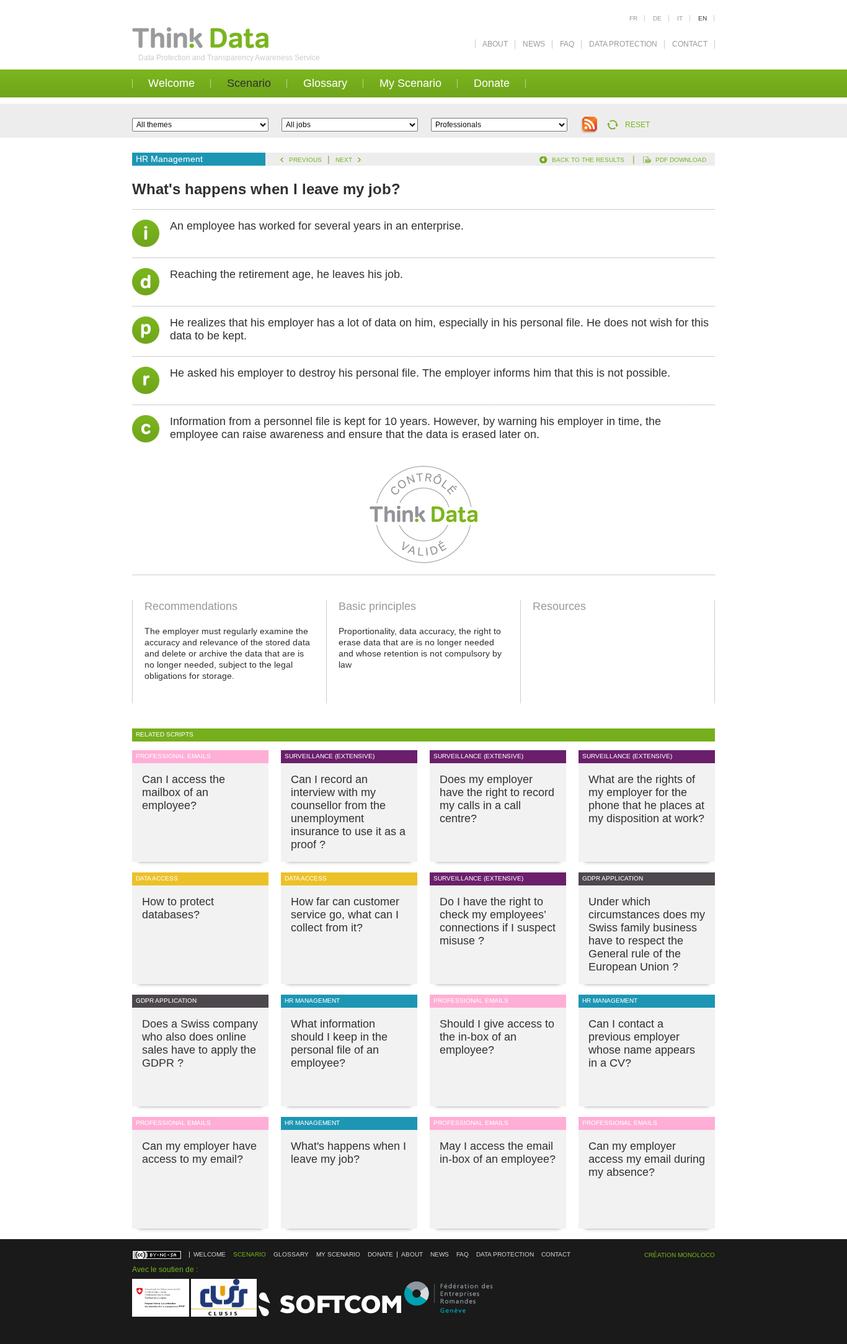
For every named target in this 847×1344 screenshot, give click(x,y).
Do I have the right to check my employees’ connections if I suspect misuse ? (498, 921)
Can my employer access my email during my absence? (646, 1159)
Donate (492, 83)
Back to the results (588, 159)
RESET (637, 124)
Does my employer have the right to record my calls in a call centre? (497, 799)
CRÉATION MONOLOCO (679, 1255)
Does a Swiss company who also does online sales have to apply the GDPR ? (200, 1043)
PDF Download (680, 159)
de (657, 18)
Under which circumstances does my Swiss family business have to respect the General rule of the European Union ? (646, 934)
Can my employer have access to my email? (199, 1152)
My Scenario (410, 83)
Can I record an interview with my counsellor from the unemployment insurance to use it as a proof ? (348, 812)
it (680, 18)
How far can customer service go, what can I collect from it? (345, 914)
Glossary (325, 83)
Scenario (249, 83)
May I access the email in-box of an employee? (498, 1152)
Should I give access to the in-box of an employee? (497, 1037)
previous (305, 159)
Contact (689, 44)
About (495, 44)
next (343, 159)
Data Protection (623, 44)
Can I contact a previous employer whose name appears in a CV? (641, 1043)
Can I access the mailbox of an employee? (183, 792)
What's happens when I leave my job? (348, 1152)
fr (633, 18)
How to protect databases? (178, 908)
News (534, 44)
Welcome (171, 83)
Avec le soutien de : (165, 1269)
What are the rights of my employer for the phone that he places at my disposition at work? (646, 799)
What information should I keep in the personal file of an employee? (339, 1043)
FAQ (567, 44)
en (702, 18)
